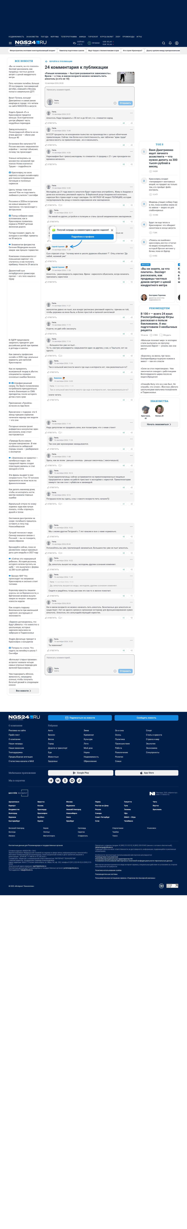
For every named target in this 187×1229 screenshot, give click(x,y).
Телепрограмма (69, 37)
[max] (72, 780)
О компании (14, 739)
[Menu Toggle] (10, 43)
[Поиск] (163, 43)
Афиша (82, 37)
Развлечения (121, 752)
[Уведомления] (170, 43)
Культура (88, 739)
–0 (131, 123)
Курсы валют (106, 37)
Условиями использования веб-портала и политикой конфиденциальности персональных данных (133, 861)
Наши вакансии (16, 748)
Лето (86, 743)
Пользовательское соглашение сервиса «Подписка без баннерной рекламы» (125, 878)
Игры (139, 37)
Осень (118, 735)
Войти (56, 103)
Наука (87, 752)
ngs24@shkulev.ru (39, 866)
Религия (119, 757)
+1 (124, 504)
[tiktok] (79, 780)
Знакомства (32, 37)
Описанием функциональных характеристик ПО (114, 859)
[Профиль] (176, 43)
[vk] (58, 780)
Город (51, 743)
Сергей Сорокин (58, 247)
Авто (50, 730)
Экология (150, 743)
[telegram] (51, 780)
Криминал (89, 735)
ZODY (118, 37)
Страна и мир (152, 739)
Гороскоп (93, 37)
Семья (118, 761)
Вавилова (58, 378)
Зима (86, 730)
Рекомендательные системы (106, 874)
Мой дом (88, 748)
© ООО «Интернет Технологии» (21, 886)
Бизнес (51, 735)
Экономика (151, 748)
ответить (52, 123)
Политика (120, 739)
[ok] (65, 780)
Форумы (55, 37)
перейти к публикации (60, 61)
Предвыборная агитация (21, 757)
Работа (118, 748)
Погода (44, 37)
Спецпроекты (152, 752)
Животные (53, 757)
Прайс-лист (14, 735)
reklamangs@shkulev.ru (104, 847)
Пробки (94, 43)
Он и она (119, 730)
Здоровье (52, 761)
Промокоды (128, 37)
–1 (131, 596)
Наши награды (16, 743)
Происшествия (122, 743)
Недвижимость (16, 37)
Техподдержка (15, 752)
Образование (90, 761)
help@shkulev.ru (27, 870)
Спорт (149, 730)
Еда (50, 752)
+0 (124, 123)
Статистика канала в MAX (21, 761)
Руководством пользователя (106, 857)
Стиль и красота (154, 735)
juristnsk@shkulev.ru (71, 868)
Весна (51, 739)
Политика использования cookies (108, 870)
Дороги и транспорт (57, 748)
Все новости (24, 61)
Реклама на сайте (17, 730)
